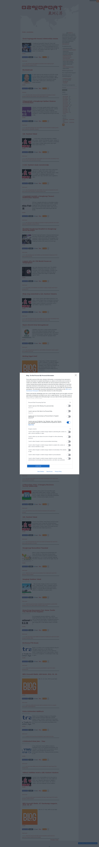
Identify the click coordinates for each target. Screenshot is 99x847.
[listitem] (49, 402)
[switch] (69, 406)
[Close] (76, 375)
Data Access (49, 471)
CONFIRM (38, 466)
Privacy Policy (58, 471)
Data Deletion (40, 471)
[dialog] (49, 423)
